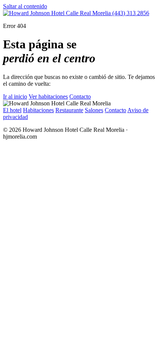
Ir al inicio (15, 96)
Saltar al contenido (25, 6)
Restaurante (69, 110)
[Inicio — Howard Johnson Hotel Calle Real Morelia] (57, 13)
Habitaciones (38, 110)
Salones (94, 110)
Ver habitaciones (48, 96)
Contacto (80, 96)
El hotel (12, 110)
